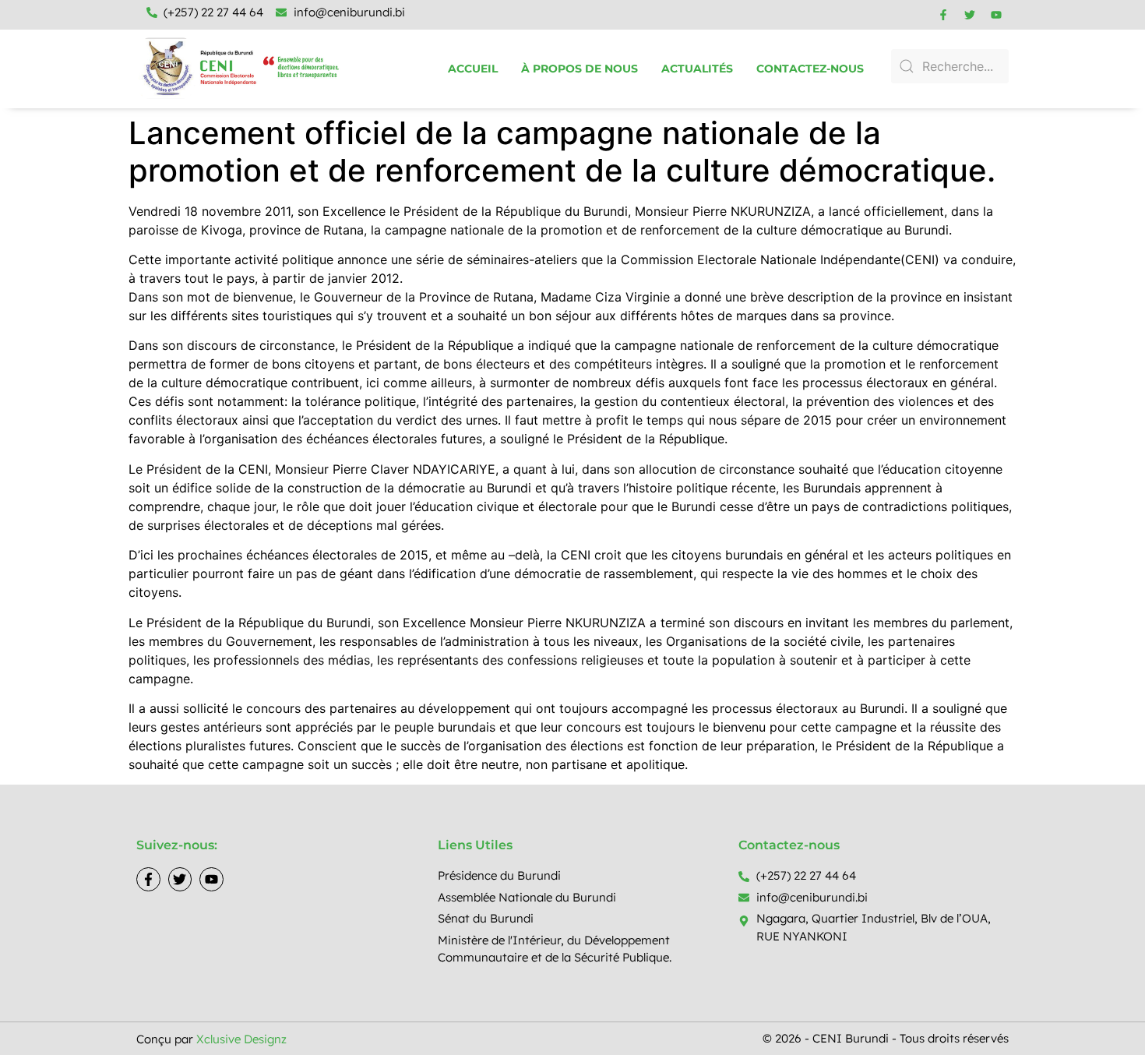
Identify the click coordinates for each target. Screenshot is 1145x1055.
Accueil (473, 69)
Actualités (697, 69)
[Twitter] (970, 15)
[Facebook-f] (943, 15)
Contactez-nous (810, 69)
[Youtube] (996, 15)
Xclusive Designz (241, 1039)
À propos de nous (579, 69)
